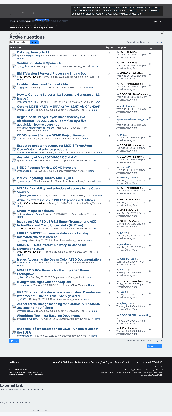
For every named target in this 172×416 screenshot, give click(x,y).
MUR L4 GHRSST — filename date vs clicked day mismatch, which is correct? (53, 235)
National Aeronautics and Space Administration (26, 375)
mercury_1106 (28, 102)
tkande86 (25, 171)
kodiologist (26, 110)
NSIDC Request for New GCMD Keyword (46, 168)
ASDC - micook (29, 228)
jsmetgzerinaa (28, 195)
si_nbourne (26, 66)
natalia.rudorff (28, 319)
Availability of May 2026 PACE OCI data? (47, 157)
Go (46, 410)
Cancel (36, 410)
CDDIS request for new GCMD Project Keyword (51, 135)
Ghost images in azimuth (35, 211)
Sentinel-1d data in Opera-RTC (40, 63)
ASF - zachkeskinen (34, 203)
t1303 (23, 299)
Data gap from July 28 (33, 52)
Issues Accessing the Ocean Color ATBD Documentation (59, 259)
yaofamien (26, 335)
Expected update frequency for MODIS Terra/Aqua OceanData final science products (54, 147)
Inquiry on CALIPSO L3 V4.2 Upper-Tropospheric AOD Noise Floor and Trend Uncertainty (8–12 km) (57, 223)
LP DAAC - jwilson (30, 76)
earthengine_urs (29, 152)
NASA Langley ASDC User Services (30, 372)
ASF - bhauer (127, 52)
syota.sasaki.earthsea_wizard (37, 127)
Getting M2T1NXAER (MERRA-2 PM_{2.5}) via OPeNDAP (58, 107)
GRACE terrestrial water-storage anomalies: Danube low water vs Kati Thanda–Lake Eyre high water (59, 294)
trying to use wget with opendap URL (44, 282)
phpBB (135, 370)
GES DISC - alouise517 (133, 281)
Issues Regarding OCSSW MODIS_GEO (45, 178)
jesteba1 (124, 244)
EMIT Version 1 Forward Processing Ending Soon (52, 73)
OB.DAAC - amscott (131, 145)
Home (20, 58)
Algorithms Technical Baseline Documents (48, 316)
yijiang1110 (26, 311)
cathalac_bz (30, 160)
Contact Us (159, 367)
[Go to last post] (136, 52)
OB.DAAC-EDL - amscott (134, 315)
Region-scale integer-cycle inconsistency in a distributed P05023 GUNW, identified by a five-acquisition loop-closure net (52, 120)
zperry (24, 240)
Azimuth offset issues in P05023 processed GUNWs (56, 200)
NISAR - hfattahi (129, 199)
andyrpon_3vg (31, 55)
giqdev (24, 87)
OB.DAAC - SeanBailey (133, 94)
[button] (158, 42)
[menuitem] (94, 362)
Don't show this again (18, 34)
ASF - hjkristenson (130, 83)
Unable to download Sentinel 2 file (42, 84)
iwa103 (24, 277)
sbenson (25, 285)
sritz (22, 138)
